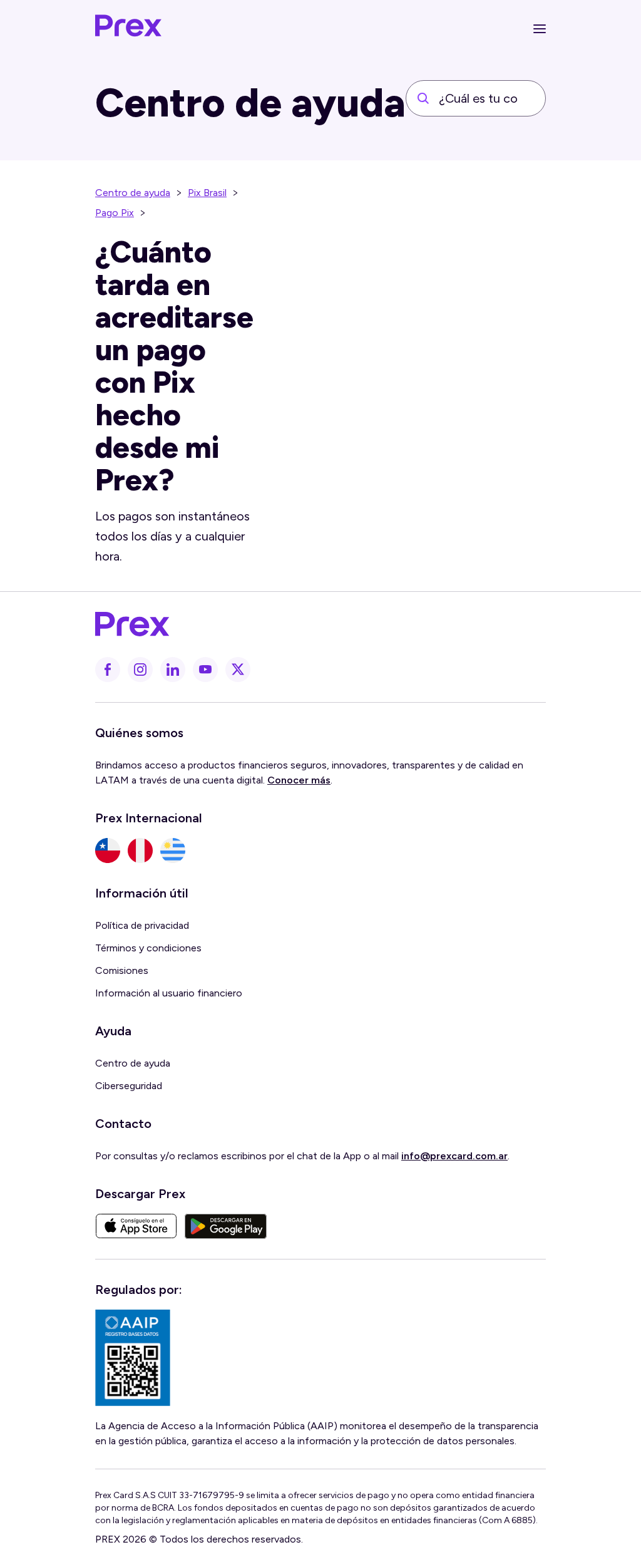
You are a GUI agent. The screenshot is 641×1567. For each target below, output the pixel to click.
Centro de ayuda (132, 193)
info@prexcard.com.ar (454, 1156)
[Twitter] (237, 669)
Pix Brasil (207, 193)
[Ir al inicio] (129, 29)
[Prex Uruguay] (172, 850)
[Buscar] (423, 98)
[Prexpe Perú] (140, 850)
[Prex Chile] (107, 850)
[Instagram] (140, 669)
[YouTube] (205, 669)
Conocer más (299, 780)
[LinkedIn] (172, 669)
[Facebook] (107, 669)
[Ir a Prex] (313, 624)
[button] (539, 29)
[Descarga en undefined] (136, 1226)
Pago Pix (114, 213)
